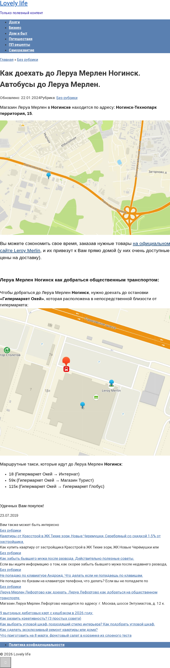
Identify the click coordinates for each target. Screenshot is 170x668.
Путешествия (20, 39)
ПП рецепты (19, 45)
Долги (14, 22)
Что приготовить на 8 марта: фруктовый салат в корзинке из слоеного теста (65, 635)
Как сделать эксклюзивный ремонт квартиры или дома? (49, 629)
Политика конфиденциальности (36, 645)
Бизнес (15, 28)
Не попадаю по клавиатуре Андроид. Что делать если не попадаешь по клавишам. (71, 575)
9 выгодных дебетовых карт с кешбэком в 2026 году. (46, 613)
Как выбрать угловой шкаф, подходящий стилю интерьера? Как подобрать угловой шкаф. (77, 624)
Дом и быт (18, 33)
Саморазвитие (21, 50)
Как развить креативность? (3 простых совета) (40, 618)
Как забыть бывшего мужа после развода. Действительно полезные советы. (67, 558)
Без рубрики (66, 97)
